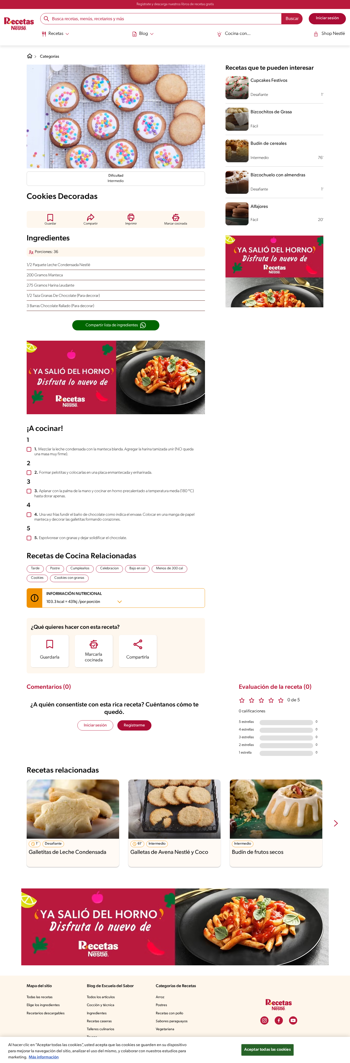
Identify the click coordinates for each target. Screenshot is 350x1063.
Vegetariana (165, 1029)
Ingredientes (97, 1013)
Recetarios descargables (46, 1013)
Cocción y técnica (100, 1005)
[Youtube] (293, 1020)
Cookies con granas (69, 578)
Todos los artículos (101, 997)
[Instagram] (264, 1020)
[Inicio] (19, 24)
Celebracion (109, 568)
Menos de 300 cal (169, 568)
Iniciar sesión (95, 725)
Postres (161, 1005)
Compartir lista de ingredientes (112, 325)
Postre (55, 568)
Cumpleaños (79, 568)
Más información (44, 1057)
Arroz (160, 997)
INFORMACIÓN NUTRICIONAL (74, 598)
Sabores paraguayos (172, 1021)
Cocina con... (238, 34)
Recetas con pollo (169, 1013)
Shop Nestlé (333, 34)
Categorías (49, 57)
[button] (50, 219)
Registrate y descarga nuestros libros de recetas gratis (175, 4)
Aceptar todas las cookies (267, 1050)
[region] (175, 1050)
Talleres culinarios (100, 1029)
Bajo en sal (137, 568)
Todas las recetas (40, 997)
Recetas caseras (99, 1021)
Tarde (35, 568)
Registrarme (134, 725)
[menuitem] (55, 36)
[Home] (30, 58)
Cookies (37, 578)
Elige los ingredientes (43, 1005)
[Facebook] (279, 1020)
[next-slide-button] (336, 823)
